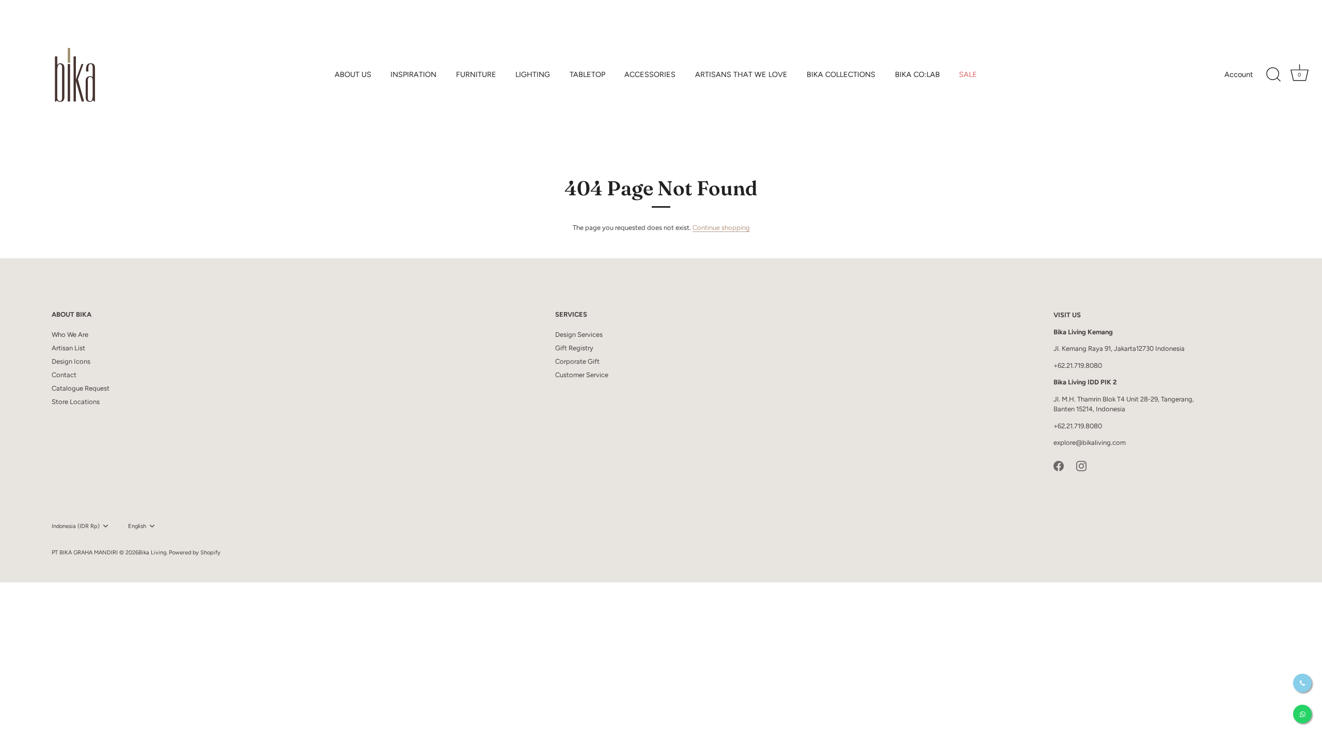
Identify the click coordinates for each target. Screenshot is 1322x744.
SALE (968, 74)
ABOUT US (353, 74)
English (137, 526)
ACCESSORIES (649, 74)
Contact (64, 375)
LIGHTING (532, 74)
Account (1238, 74)
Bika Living (152, 552)
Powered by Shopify (195, 552)
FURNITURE (476, 74)
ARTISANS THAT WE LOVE (741, 74)
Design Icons (71, 361)
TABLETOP (587, 74)
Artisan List (68, 348)
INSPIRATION (413, 74)
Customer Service (581, 375)
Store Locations (76, 402)
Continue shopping (721, 227)
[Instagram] (1081, 465)
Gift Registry (574, 348)
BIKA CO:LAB (917, 74)
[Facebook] (1058, 465)
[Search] (1273, 75)
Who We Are (70, 334)
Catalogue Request (80, 388)
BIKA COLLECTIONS (841, 74)
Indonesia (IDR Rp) (76, 526)
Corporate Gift (577, 361)
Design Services (579, 334)
